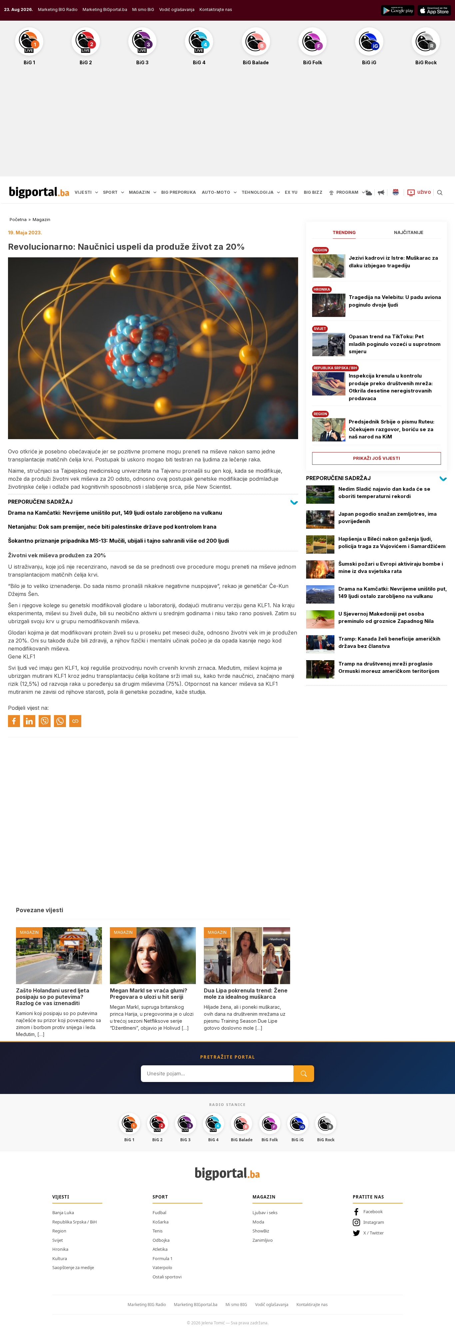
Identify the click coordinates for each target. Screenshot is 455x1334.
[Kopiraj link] (75, 721)
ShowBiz (260, 1231)
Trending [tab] (344, 232)
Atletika (160, 1249)
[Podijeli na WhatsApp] (60, 721)
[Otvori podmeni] (97, 192)
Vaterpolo (162, 1267)
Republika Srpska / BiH (74, 1222)
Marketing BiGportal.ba (105, 9)
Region (59, 1231)
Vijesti (60, 1197)
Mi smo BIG (236, 1304)
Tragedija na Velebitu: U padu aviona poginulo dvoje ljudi (395, 301)
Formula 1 (163, 1258)
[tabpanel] (376, 353)
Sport (160, 1197)
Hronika (60, 1249)
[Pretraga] (440, 192)
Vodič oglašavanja (177, 9)
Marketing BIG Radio (58, 9)
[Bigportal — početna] (39, 192)
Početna (18, 219)
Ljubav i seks (264, 1212)
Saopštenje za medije (73, 1267)
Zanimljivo (262, 1240)
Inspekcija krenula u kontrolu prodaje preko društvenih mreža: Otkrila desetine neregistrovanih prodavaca (391, 387)
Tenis (158, 1231)
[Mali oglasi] (381, 192)
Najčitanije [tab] (408, 232)
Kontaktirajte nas (216, 9)
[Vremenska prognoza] (368, 192)
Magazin (41, 219)
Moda (258, 1222)
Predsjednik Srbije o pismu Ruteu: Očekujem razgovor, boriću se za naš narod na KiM (391, 429)
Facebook (373, 1211)
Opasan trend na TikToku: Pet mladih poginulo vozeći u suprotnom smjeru (395, 344)
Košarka (161, 1222)
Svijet (57, 1240)
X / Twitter (373, 1233)
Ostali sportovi (167, 1277)
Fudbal (159, 1212)
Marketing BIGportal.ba (196, 1304)
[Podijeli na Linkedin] (29, 721)
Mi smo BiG (143, 9)
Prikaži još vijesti (376, 458)
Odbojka (161, 1240)
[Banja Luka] (395, 192)
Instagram (373, 1222)
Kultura (59, 1258)
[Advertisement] (227, 124)
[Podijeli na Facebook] (14, 721)
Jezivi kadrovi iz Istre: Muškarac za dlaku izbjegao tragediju (393, 262)
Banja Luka (63, 1212)
